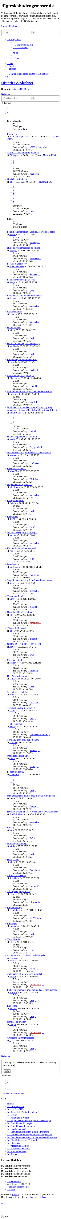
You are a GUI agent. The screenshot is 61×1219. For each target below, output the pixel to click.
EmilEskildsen (16, 814)
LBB (11, 942)
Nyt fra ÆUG (49, 155)
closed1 (33, 386)
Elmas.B (13, 992)
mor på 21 (34, 886)
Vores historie (13, 939)
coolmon (13, 926)
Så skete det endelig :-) (17, 692)
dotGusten (35, 463)
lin (10, 631)
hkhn (11, 599)
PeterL (12, 234)
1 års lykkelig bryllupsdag (19, 891)
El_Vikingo (14, 910)
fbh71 (12, 519)
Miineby (34, 242)
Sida (11, 583)
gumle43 (34, 402)
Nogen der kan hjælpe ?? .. (19, 484)
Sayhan (12, 976)
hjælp (12, 535)
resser (12, 726)
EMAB (12, 960)
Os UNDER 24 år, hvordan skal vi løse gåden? (29, 452)
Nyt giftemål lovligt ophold (19, 612)
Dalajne (13, 503)
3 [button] (7, 113)
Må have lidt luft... (15, 660)
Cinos (12, 758)
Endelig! (11, 827)
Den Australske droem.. (18, 676)
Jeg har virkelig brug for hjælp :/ (22, 532)
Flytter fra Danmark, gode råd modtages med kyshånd (32, 990)
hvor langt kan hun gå (17, 843)
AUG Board (24, 89)
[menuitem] (23, 45)
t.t (10, 1040)
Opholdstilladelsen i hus (18, 756)
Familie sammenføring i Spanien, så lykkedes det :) (31, 232)
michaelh (34, 370)
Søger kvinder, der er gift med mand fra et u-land (30, 580)
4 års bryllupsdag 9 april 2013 (21, 708)
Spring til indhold (9, 26)
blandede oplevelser (16, 1022)
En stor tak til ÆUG (16, 468)
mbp (32, 718)
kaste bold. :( (13, 564)
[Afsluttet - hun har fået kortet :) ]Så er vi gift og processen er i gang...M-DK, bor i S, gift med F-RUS (32, 408)
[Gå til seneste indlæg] (48, 147)
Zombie (13, 742)
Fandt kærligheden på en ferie (21, 279)
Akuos (12, 646)
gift (11, 362)
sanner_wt (14, 662)
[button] (8, 116)
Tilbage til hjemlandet (17, 628)
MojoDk (13, 471)
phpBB (15, 1194)
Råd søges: (12, 923)
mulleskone (14, 567)
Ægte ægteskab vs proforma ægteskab (24, 974)
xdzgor (12, 1024)
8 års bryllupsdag (15, 311)
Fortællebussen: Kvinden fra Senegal (24, 295)
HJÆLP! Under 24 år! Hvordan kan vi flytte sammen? (32, 811)
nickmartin (35, 902)
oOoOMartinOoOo (39, 734)
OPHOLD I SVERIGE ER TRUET (24, 644)
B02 (11, 551)
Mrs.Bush (14, 678)
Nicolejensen (15, 487)
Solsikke (13, 878)
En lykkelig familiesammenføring (22, 359)
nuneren (13, 1008)
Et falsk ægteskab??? (17, 263)
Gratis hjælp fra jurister (18, 179)
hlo (10, 830)
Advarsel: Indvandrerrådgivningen (23, 152)
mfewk (33, 431)
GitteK (33, 806)
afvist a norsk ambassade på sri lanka (24, 247)
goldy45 (13, 250)
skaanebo (34, 258)
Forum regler (13, 134)
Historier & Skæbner (17, 83)
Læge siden (12, 516)
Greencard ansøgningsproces (20, 1037)
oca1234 (13, 694)
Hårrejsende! (13, 859)
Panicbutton (35, 870)
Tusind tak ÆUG (15, 596)
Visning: (8, 1062)
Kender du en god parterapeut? (21, 548)
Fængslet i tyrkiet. (15, 500)
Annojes (13, 455)
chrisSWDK (15, 412)
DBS (32, 654)
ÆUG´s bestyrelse (18, 136)
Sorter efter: (31, 1062)
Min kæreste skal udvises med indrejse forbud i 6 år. (31, 795)
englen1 (13, 394)
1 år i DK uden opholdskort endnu (23, 740)
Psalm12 (34, 670)
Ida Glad (13, 346)
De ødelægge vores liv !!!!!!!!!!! (22, 436)
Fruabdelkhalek (16, 266)
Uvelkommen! (14, 327)
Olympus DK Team (38, 1197)
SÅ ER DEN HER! (16, 875)
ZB (15, 89)
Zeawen (33, 274)
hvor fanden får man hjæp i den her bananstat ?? (29, 391)
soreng (33, 766)
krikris (12, 314)
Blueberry (14, 378)
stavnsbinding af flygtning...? (20, 375)
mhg (32, 211)
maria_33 (13, 439)
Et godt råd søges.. (15, 772)
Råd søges (12, 1006)
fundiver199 (35, 623)
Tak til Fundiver (14, 724)
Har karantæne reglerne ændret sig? (23, 343)
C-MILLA (14, 774)
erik (11, 615)
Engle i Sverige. (14, 907)
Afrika (12, 846)
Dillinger (13, 155)
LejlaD (33, 968)
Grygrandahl (36, 447)
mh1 (11, 182)
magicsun (34, 174)
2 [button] (7, 110)
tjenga (12, 282)
